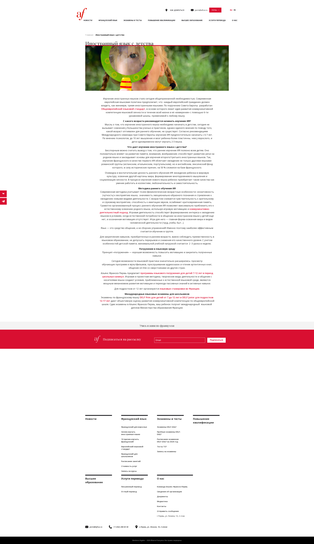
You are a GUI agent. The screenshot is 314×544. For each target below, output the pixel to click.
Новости (88, 20)
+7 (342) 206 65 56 (120, 527)
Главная (89, 35)
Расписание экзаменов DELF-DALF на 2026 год (168, 440)
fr (235, 10)
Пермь (214, 10)
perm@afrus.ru (96, 527)
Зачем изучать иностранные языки (130, 433)
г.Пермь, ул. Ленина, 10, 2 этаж (153, 527)
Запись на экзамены (166, 451)
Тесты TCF (162, 446)
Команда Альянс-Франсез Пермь (172, 486)
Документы (162, 496)
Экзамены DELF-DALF (167, 427)
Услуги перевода (217, 20)
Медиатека (162, 501)
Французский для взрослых (134, 427)
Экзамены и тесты (133, 20)
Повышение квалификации (161, 20)
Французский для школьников (129, 455)
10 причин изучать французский (130, 440)
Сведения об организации (169, 491)
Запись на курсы (129, 471)
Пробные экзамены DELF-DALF (169, 433)
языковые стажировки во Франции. (180, 288)
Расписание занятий (131, 461)
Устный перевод (129, 491)
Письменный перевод (131, 486)
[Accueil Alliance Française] (82, 14)
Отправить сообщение (168, 511)
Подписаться (216, 340)
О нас (234, 20)
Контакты (161, 506)
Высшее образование (192, 20)
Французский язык (107, 20)
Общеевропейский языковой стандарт (123, 108)
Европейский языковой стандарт (132, 447)
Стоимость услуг (129, 466)
